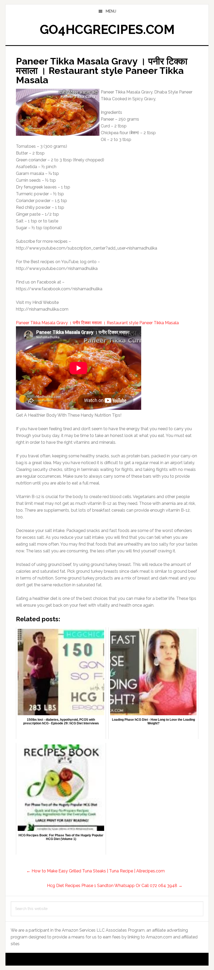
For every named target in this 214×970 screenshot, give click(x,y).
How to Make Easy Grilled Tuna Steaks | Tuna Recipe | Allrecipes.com (95, 870)
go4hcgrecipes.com (107, 29)
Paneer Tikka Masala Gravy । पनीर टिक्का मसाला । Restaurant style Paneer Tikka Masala (97, 322)
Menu (111, 11)
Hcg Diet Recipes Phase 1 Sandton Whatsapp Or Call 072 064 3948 (114, 885)
